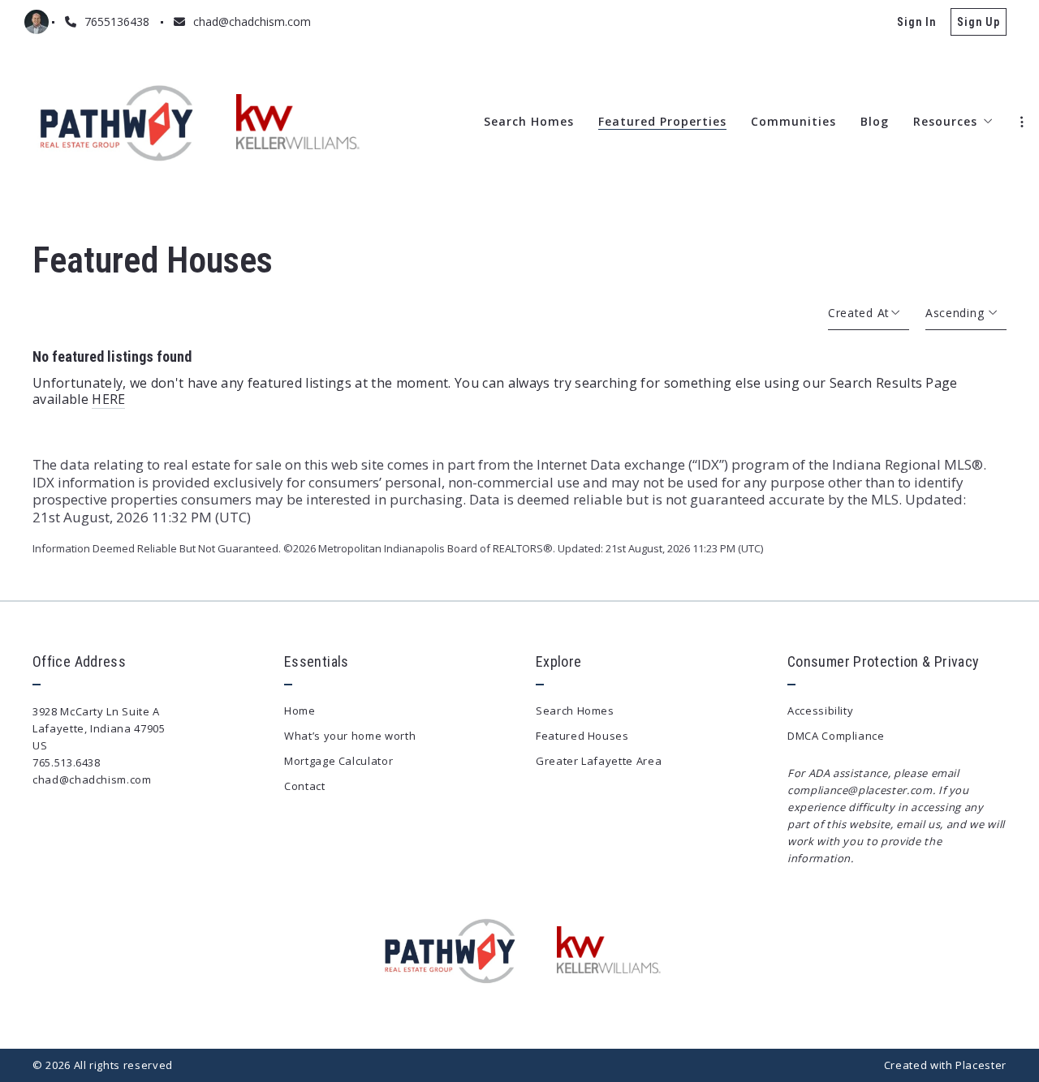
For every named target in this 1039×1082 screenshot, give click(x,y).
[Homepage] (118, 121)
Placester (981, 1065)
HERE (108, 399)
